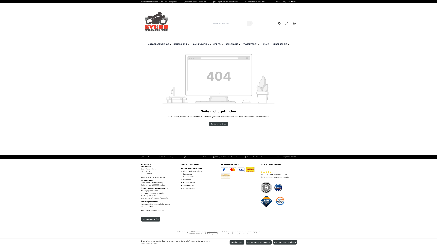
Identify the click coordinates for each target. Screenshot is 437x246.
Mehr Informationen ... (150, 243)
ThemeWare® (243, 234)
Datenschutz (188, 180)
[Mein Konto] (287, 23)
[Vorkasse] (225, 176)
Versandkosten (212, 232)
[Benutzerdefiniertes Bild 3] (280, 201)
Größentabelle (188, 188)
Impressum (187, 174)
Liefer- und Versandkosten (193, 171)
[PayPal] (224, 169)
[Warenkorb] (293, 23)
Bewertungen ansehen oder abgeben (275, 177)
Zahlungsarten (189, 185)
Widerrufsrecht (189, 183)
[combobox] (221, 23)
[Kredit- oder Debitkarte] (237, 169)
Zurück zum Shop (218, 124)
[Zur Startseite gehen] (157, 23)
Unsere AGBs (188, 177)
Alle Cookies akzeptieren (285, 242)
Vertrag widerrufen (151, 219)
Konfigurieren (237, 242)
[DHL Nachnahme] (250, 169)
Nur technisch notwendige (258, 242)
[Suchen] (250, 23)
